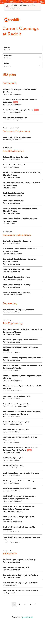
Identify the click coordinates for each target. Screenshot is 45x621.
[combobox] (4, 58)
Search (7, 47)
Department (8, 55)
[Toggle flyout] (40, 57)
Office (6, 64)
